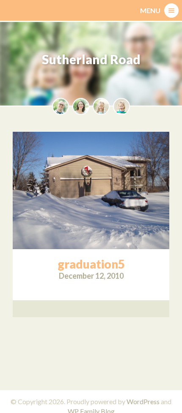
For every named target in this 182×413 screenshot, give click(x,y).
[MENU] (171, 10)
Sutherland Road (91, 59)
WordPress (143, 401)
